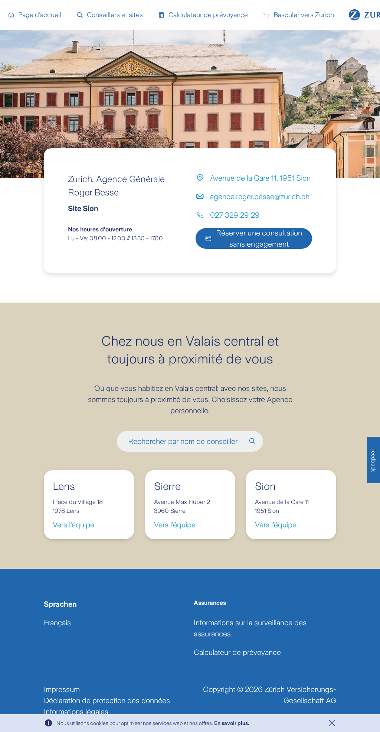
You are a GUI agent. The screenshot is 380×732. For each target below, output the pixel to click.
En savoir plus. (231, 723)
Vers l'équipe (73, 525)
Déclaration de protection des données (107, 700)
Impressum (62, 689)
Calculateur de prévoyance (237, 652)
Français (57, 623)
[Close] (331, 723)
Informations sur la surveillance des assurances (250, 628)
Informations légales (76, 712)
